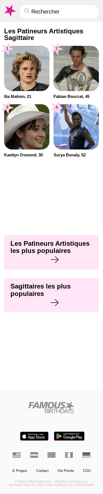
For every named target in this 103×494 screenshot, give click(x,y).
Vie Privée (65, 470)
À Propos (19, 470)
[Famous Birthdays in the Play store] (69, 436)
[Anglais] (17, 455)
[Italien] (69, 455)
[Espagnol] (34, 455)
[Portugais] (51, 455)
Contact (42, 470)
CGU (87, 470)
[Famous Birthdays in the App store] (34, 436)
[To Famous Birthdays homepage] (9, 11)
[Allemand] (86, 455)
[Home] (51, 407)
